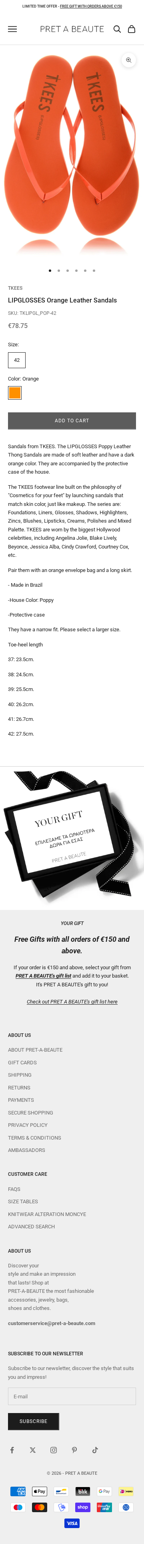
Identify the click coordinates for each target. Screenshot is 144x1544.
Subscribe (34, 1421)
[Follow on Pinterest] (74, 1450)
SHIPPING (20, 1075)
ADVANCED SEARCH (31, 1227)
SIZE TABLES (23, 1201)
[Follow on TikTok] (95, 1450)
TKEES (15, 288)
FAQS (14, 1189)
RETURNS (19, 1088)
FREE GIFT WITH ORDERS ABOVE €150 (91, 6)
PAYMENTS (21, 1100)
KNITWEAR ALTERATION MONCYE (47, 1214)
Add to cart (72, 421)
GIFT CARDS (22, 1063)
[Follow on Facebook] (12, 1450)
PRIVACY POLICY (28, 1125)
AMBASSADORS (26, 1150)
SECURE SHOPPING (30, 1113)
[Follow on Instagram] (54, 1450)
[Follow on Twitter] (33, 1450)
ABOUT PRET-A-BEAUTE (35, 1050)
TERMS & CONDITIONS (34, 1138)
